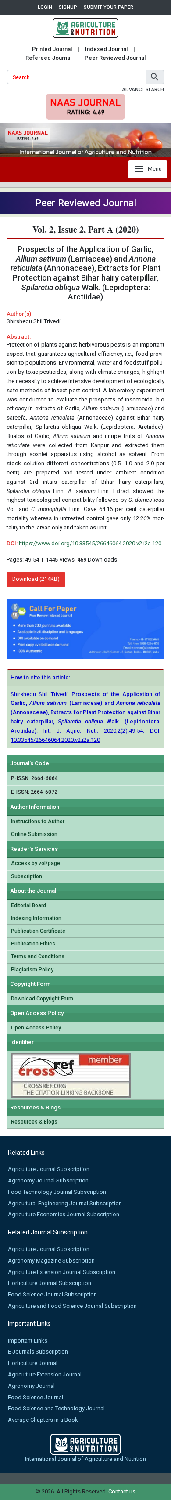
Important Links (27, 1340)
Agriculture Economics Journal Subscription (63, 1214)
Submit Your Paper (108, 7)
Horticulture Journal (32, 1363)
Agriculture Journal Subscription (48, 1169)
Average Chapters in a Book (43, 1419)
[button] (155, 77)
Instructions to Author (37, 821)
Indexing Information (36, 918)
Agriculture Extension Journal (45, 1374)
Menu (155, 168)
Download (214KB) (36, 579)
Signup (68, 7)
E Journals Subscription (38, 1351)
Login (45, 7)
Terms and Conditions (37, 956)
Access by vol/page (35, 863)
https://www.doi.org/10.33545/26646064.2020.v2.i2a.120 (90, 543)
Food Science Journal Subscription (52, 1294)
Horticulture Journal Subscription (49, 1283)
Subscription (26, 876)
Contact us (121, 1491)
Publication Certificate (38, 931)
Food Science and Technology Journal (56, 1408)
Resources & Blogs (34, 1122)
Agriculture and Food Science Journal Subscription (72, 1306)
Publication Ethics (33, 944)
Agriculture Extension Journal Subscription (61, 1272)
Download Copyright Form (42, 999)
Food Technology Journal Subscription (57, 1192)
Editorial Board (28, 905)
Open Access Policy (36, 1028)
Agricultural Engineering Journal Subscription (65, 1203)
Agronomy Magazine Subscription (51, 1260)
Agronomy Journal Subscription (48, 1180)
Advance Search (143, 89)
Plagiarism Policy (32, 970)
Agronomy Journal (31, 1386)
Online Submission (34, 834)
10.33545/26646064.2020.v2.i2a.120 (55, 740)
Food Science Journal (35, 1397)
